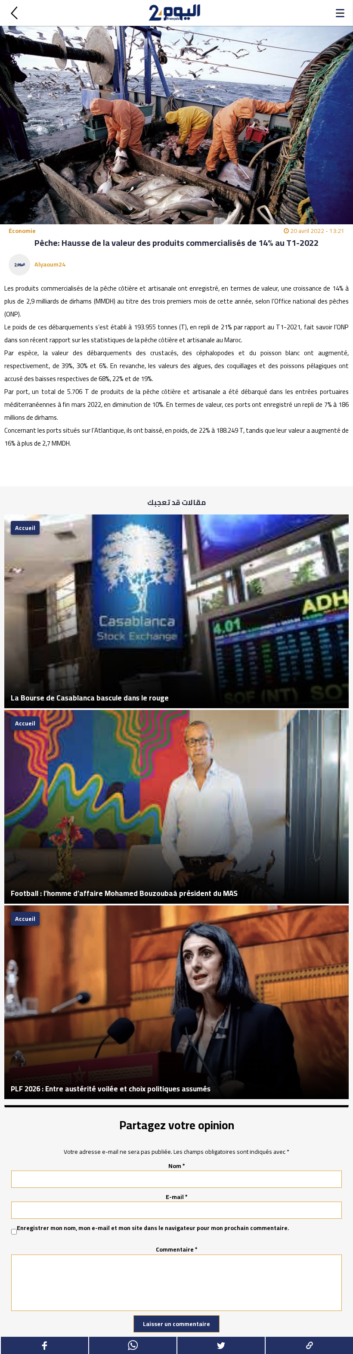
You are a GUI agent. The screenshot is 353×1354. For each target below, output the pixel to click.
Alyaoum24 (49, 264)
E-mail (177, 1197)
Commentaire (177, 1249)
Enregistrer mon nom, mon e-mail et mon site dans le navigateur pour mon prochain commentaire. (153, 1228)
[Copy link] (309, 1345)
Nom (176, 1166)
